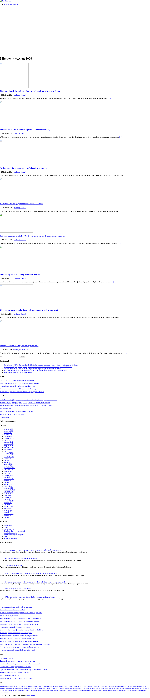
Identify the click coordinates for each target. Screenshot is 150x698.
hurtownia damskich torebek (65, 686)
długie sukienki (44, 686)
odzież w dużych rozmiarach (52, 688)
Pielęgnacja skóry (9, 529)
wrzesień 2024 (8, 444)
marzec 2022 (8, 458)
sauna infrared (104, 688)
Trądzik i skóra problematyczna (14, 535)
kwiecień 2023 (9, 453)
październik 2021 (9, 468)
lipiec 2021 (7, 473)
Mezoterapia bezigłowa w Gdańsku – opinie (14, 672)
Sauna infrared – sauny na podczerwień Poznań (15, 667)
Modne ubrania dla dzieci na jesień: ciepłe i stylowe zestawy (19, 383)
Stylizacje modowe (48, 690)
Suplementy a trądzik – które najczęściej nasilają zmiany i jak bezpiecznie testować (26, 405)
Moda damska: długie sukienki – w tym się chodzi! (16, 678)
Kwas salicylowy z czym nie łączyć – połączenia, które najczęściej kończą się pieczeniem (34, 550)
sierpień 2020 (8, 493)
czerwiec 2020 (8, 497)
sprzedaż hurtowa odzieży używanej (8, 690)
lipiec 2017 (7, 512)
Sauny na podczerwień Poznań (127, 688)
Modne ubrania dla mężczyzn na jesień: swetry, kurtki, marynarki (21, 618)
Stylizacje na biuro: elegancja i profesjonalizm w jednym (23, 168)
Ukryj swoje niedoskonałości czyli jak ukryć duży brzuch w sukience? (29, 310)
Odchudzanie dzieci (6, 658)
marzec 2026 (8, 433)
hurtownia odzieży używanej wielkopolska (83, 686)
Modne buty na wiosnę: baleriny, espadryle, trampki (16, 411)
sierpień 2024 (8, 446)
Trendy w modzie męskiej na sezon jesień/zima (19, 346)
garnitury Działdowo (53, 686)
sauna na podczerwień (114, 688)
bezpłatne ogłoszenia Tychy (6, 686)
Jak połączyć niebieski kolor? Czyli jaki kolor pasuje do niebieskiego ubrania (32, 236)
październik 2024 (9, 442)
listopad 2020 (8, 488)
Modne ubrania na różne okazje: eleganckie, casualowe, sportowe (21, 613)
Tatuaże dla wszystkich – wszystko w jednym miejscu (17, 661)
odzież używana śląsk (40, 688)
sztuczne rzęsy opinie (59, 690)
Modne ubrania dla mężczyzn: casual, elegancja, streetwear (19, 636)
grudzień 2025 (8, 436)
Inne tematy (8, 525)
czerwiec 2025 (8, 438)
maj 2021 (7, 477)
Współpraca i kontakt (11, 4)
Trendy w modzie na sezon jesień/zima (12, 414)
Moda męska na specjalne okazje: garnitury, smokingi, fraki (19, 624)
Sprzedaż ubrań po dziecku (14, 565)
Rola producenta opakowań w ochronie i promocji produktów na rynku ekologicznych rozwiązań (35, 370)
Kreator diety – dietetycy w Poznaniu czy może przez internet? (20, 664)
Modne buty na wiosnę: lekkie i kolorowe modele (16, 607)
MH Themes (31, 695)
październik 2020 (9, 490)
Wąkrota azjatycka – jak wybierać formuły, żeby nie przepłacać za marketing (29, 597)
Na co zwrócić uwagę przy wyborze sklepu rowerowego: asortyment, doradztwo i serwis (32, 369)
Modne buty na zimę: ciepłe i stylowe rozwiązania (16, 633)
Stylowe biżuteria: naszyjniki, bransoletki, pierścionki (17, 380)
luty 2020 (7, 504)
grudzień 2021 (8, 464)
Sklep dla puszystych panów (142, 688)
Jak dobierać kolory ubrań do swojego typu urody (21, 558)
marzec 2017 (8, 516)
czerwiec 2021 (8, 475)
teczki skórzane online (95, 690)
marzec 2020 (8, 503)
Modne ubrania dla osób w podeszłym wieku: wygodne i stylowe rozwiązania (25, 644)
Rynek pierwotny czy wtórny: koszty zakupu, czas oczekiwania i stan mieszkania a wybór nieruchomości (38, 367)
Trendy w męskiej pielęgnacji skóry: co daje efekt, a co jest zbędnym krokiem (25, 403)
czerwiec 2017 (8, 514)
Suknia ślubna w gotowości (9, 615)
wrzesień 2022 (8, 455)
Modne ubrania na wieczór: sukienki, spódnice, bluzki (17, 650)
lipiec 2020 (7, 495)
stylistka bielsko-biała (38, 690)
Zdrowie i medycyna (10, 538)
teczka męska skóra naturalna (71, 690)
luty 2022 (7, 460)
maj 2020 (7, 499)
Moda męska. (4, 417)
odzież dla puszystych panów (27, 688)
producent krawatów (65, 688)
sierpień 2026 (8, 429)
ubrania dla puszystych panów (125, 690)
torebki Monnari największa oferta (109, 690)
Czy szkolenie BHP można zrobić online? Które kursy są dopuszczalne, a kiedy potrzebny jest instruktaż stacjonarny (41, 365)
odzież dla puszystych (14, 688)
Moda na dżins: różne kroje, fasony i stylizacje (15, 627)
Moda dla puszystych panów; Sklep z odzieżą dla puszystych (19, 389)
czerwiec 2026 (8, 431)
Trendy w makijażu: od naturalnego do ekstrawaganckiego (19, 641)
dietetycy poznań (25, 686)
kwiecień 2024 (9, 447)
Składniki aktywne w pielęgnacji (14, 531)
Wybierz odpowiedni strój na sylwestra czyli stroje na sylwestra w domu (30, 91)
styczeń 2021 (8, 484)
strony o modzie (22, 690)
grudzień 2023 (8, 449)
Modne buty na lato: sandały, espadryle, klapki (20, 274)
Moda (6, 527)
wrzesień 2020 (8, 492)
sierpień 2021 (8, 471)
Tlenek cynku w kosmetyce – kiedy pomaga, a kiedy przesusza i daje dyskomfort (31, 573)
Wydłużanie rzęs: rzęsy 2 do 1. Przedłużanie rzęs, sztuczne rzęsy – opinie (23, 669)
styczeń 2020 (8, 506)
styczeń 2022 (8, 462)
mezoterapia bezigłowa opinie (122, 686)
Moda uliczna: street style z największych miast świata (17, 386)
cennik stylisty (17, 686)
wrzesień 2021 (8, 469)
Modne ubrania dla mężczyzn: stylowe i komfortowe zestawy (25, 129)
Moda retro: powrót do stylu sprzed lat (12, 610)
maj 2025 (7, 440)
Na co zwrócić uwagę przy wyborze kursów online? (21, 204)
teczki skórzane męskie (84, 690)
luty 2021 (7, 482)
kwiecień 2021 (9, 479)
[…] (109, 98)
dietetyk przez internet (34, 686)
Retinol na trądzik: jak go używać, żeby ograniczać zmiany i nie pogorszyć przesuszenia (28, 400)
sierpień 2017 (8, 510)
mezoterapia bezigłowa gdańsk (107, 686)
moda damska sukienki (135, 686)
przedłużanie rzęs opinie (89, 688)
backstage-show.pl (20, 95)
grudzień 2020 (8, 486)
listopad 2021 (8, 466)
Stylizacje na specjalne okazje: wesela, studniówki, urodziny (19, 647)
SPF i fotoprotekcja (10, 533)
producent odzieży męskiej (76, 688)
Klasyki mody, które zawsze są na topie (18, 588)
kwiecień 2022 (9, 457)
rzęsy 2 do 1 (98, 688)
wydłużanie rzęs (137, 690)
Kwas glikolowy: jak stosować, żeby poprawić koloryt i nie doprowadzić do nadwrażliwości (35, 582)
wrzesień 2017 (8, 508)
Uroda (6, 536)
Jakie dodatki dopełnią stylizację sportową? (18, 372)
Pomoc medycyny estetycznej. (9, 675)
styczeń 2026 (8, 434)
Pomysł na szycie (5, 408)
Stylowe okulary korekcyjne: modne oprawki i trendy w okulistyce (21, 630)
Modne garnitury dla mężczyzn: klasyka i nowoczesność (18, 638)
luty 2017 (7, 517)
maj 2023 (7, 451)
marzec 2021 (8, 481)
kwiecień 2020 (9, 501)
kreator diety (96, 686)
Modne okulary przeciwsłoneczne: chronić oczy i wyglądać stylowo (22, 392)
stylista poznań (29, 690)
